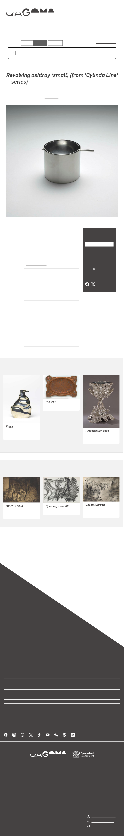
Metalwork (32, 293)
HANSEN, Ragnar (16, 428)
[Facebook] (87, 280)
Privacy (54, 833)
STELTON (51, 97)
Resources (54, 43)
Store (7, 805)
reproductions (15, 546)
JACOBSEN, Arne (55, 92)
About (7, 812)
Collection (30, 22)
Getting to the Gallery (104, 809)
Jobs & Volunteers (34, 833)
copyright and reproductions (70, 546)
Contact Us (98, 819)
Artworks (14, 35)
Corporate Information (92, 833)
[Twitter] (93, 280)
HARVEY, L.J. (53, 403)
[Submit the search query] (10, 53)
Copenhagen (33, 328)
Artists (30, 35)
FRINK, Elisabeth (55, 508)
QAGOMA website (14, 801)
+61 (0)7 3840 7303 (103, 814)
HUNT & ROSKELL (96, 432)
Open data (9, 797)
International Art (36, 264)
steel (29, 304)
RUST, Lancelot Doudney (99, 506)
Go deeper (47, 35)
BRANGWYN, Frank (16, 507)
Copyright (69, 833)
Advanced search (106, 42)
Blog (6, 808)
